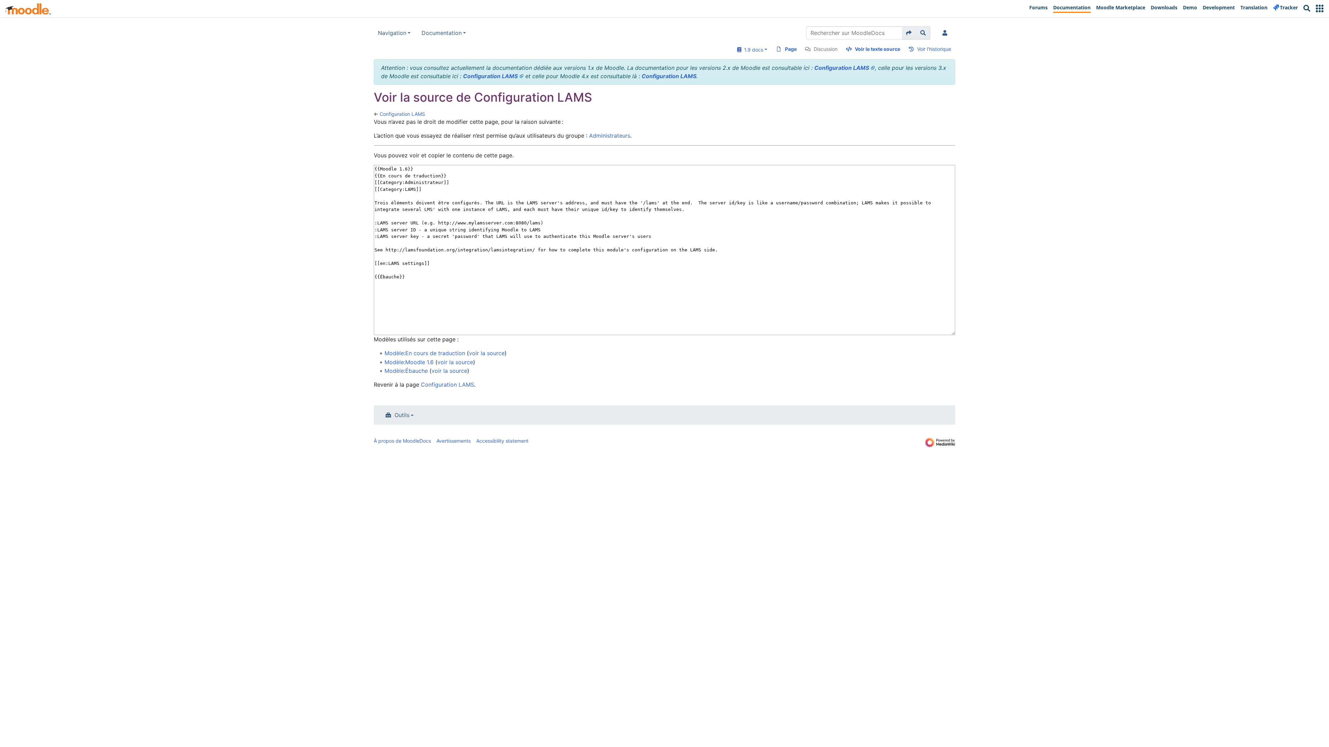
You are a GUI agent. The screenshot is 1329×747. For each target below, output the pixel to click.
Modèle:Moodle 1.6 (409, 362)
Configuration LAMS (841, 67)
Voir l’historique (934, 49)
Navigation (392, 32)
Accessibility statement (502, 441)
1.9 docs (752, 50)
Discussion (826, 49)
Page (791, 49)
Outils (402, 415)
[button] (1319, 8)
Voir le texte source (877, 49)
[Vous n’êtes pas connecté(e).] (946, 33)
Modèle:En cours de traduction (425, 353)
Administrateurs (609, 135)
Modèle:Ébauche (406, 370)
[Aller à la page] (909, 32)
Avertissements (453, 441)
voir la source (487, 353)
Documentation (442, 32)
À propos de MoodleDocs (402, 441)
